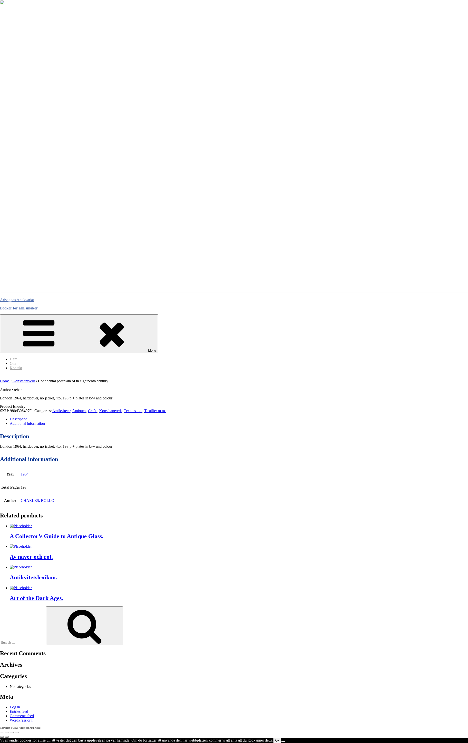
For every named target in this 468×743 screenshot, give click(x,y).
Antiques (79, 411)
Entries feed (19, 711)
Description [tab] (19, 419)
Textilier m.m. (155, 411)
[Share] (12, 732)
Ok (277, 740)
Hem (13, 359)
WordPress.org (21, 720)
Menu (152, 350)
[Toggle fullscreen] (7, 732)
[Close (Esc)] (17, 732)
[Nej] (283, 741)
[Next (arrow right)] (7, 737)
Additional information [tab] (27, 423)
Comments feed (22, 716)
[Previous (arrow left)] (2, 737)
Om (13, 363)
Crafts (92, 411)
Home (5, 381)
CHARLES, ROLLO (37, 500)
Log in (15, 707)
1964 (25, 474)
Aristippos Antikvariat (17, 300)
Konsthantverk (23, 381)
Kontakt (16, 368)
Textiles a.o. (133, 411)
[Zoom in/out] (2, 732)
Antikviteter (61, 411)
